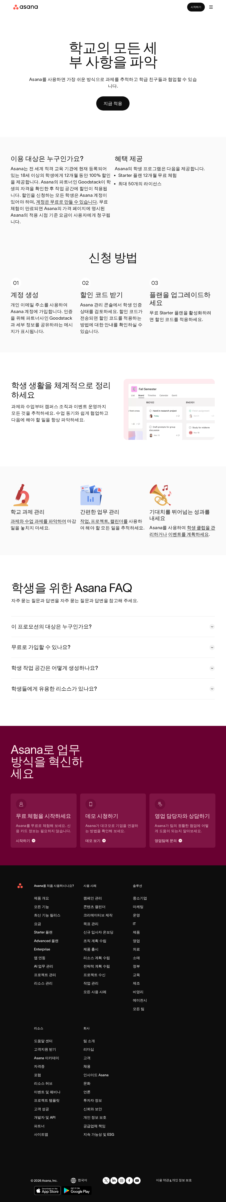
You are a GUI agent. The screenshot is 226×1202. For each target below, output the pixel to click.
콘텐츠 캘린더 (94, 907)
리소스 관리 (43, 983)
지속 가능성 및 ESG (98, 1134)
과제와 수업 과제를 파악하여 (38, 521)
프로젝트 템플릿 (47, 1100)
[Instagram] (121, 1180)
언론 (86, 1092)
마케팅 (138, 907)
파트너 (39, 1126)
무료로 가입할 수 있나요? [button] (40, 647)
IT (134, 924)
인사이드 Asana (96, 1075)
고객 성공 (41, 1109)
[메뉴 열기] (211, 7)
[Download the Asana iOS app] (47, 1190)
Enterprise (42, 949)
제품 (136, 932)
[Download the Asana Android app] (77, 1190)
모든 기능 (41, 907)
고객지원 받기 (45, 1049)
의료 (136, 949)
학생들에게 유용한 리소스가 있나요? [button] (54, 689)
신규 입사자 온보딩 (98, 932)
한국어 (82, 1180)
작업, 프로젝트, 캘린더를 (104, 521)
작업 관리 (90, 983)
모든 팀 (138, 1009)
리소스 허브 (43, 1083)
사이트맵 (41, 1134)
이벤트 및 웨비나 (47, 1092)
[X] (106, 1180)
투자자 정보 (92, 1100)
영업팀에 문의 (166, 840)
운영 (136, 915)
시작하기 (196, 7)
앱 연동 (39, 958)
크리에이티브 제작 (98, 915)
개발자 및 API (44, 1117)
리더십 (88, 1049)
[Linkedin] (113, 1180)
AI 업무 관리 (43, 966)
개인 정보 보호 (94, 1117)
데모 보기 (92, 840)
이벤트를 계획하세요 (188, 534)
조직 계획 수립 (94, 941)
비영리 (138, 992)
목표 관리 (90, 924)
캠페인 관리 (92, 898)
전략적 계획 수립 (96, 966)
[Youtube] (137, 1180)
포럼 (37, 1075)
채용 (86, 1066)
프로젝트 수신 (94, 975)
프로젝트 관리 (45, 975)
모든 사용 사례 (94, 992)
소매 (136, 958)
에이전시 (140, 1000)
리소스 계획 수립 (96, 958)
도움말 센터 (43, 1041)
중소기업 (140, 898)
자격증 (39, 1066)
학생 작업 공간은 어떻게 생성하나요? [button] (54, 668)
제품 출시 (90, 949)
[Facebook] (129, 1180)
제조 (136, 983)
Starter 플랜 (43, 932)
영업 (136, 941)
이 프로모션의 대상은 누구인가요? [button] (51, 627)
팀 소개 (89, 1041)
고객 (86, 1058)
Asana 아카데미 (46, 1058)
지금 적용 (113, 103)
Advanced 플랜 (46, 941)
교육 (136, 975)
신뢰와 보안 (92, 1109)
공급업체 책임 (94, 1126)
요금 (37, 924)
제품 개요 (41, 898)
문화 (86, 1083)
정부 (136, 966)
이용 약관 (162, 1180)
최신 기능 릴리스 (47, 915)
